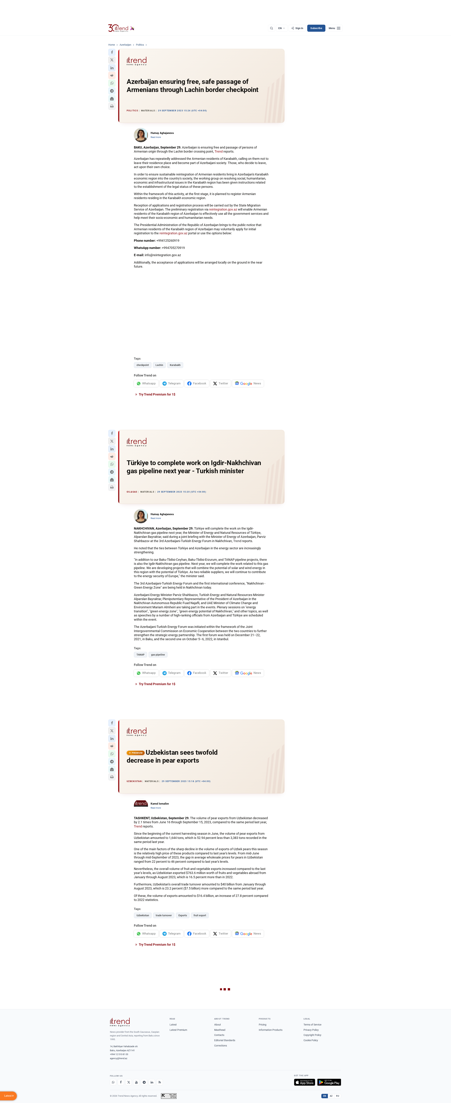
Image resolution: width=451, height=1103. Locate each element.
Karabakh (175, 365)
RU (337, 1096)
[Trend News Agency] (120, 1022)
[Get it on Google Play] (329, 1082)
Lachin (159, 365)
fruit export (200, 915)
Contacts (219, 1035)
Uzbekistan (143, 915)
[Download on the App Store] (304, 1082)
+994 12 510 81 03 (119, 1054)
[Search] (271, 28)
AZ (331, 1096)
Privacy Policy (311, 1029)
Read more (156, 137)
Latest (173, 1024)
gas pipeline (158, 654)
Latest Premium (178, 1029)
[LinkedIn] (152, 1082)
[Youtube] (136, 1082)
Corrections (220, 1045)
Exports (182, 915)
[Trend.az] (121, 28)
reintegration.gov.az (223, 209)
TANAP (140, 654)
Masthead (219, 1029)
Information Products (270, 1029)
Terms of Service (312, 1024)
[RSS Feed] (159, 1082)
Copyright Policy (312, 1035)
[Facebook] (121, 1082)
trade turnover (164, 915)
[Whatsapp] (113, 1082)
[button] (112, 52)
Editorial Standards (224, 1040)
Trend (219, 151)
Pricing (262, 1024)
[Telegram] (144, 1082)
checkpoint (143, 365)
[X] (128, 1082)
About (217, 1024)
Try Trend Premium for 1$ (156, 394)
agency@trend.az (118, 1058)
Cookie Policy (311, 1040)
